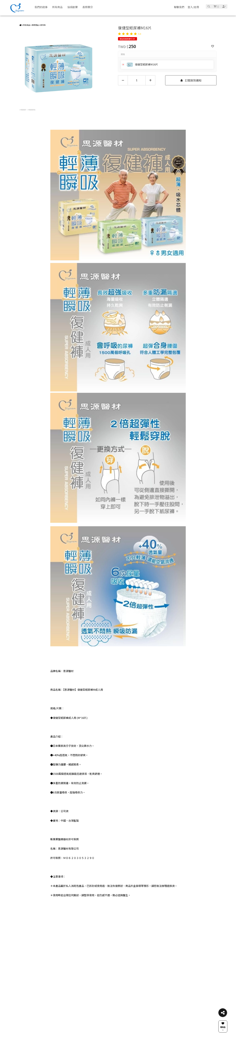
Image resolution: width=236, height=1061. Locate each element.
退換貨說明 (141, 933)
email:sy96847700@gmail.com (108, 928)
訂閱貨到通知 (192, 80)
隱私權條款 (141, 937)
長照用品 (35, 25)
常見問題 (74, 928)
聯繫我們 (179, 7)
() (217, 6)
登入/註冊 (193, 7)
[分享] (222, 1012)
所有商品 (26, 25)
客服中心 (141, 928)
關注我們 (163, 928)
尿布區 (43, 25)
